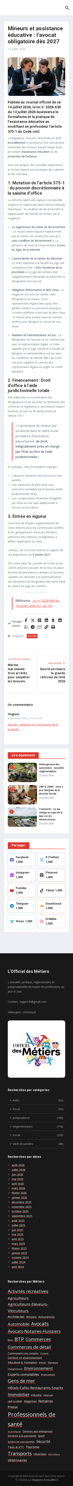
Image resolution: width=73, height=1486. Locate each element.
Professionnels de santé (31, 1419)
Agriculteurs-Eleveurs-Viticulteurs (28, 1307)
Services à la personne (22, 1436)
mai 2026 (17, 1179)
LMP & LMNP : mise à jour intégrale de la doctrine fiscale (51, 790)
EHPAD (42, 1362)
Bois (10, 1340)
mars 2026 (18, 1188)
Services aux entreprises (38, 1431)
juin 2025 (17, 1230)
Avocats (32, 636)
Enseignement (15, 1369)
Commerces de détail (29, 1347)
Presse (13, 1407)
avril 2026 (18, 1184)
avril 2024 (18, 1267)
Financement (48, 1374)
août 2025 (18, 1220)
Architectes (16, 1316)
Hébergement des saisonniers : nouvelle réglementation (51, 768)
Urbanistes (40, 1454)
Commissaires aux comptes (23, 1353)
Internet (48, 1395)
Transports (20, 1453)
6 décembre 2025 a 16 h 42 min (25, 718)
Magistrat (30, 1401)
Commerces (38, 1339)
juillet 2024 (18, 1262)
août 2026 (18, 1165)
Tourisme (32, 1447)
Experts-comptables (23, 1374)
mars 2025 (18, 1244)
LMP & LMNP (15, 1401)
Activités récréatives (28, 1291)
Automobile (18, 1324)
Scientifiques (14, 1431)
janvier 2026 (19, 1197)
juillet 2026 (18, 1170)
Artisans (31, 1317)
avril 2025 (18, 1239)
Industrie (36, 1395)
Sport (41, 1436)
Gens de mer (21, 1381)
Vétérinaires (17, 1460)
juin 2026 (17, 1174)
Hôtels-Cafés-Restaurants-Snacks (35, 1387)
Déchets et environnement (25, 1358)
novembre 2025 (22, 1207)
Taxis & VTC (16, 1447)
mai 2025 (17, 1234)
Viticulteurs (54, 1454)
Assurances (46, 1317)
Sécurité (43, 1441)
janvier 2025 (19, 1253)
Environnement (38, 1368)
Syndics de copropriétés (21, 1441)
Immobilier (18, 1394)
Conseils (44, 1353)
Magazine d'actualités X (45, 1480)
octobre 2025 (20, 1211)
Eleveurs (53, 1362)
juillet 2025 (18, 1225)
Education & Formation (22, 1362)
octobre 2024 (20, 1257)
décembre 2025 (21, 1202)
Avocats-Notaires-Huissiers (34, 1331)
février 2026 (19, 1193)
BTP (19, 1339)
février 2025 (19, 1248)
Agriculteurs (18, 1298)
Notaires (45, 1401)
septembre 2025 (22, 1216)
